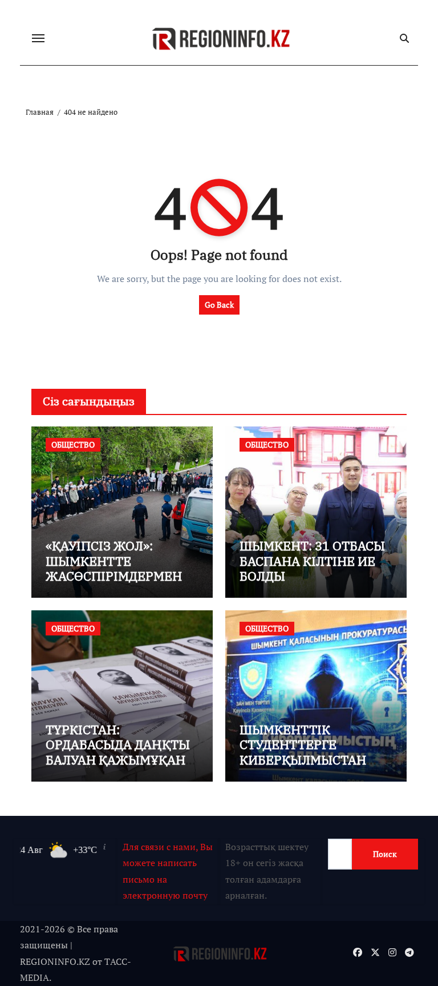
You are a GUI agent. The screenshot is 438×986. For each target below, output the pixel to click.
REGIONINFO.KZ (55, 961)
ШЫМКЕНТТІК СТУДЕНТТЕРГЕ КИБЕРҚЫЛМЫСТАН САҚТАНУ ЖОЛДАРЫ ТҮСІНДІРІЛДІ (303, 759)
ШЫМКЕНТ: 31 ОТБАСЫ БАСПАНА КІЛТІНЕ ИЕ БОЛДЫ (312, 560)
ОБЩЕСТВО (73, 444)
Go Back (219, 304)
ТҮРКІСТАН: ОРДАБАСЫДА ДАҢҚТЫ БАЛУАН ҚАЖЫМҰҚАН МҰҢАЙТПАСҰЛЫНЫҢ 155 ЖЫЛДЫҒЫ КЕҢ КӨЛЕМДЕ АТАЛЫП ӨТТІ (121, 767)
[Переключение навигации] (38, 38)
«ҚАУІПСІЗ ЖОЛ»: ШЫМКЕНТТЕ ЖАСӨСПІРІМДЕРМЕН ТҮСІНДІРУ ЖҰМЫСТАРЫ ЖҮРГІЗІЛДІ (114, 583)
